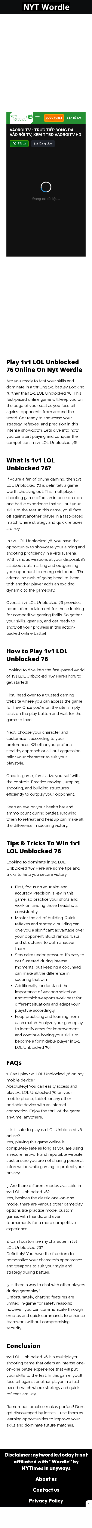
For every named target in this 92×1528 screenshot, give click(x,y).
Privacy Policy (46, 1500)
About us (46, 1479)
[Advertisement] (46, 62)
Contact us (46, 1490)
